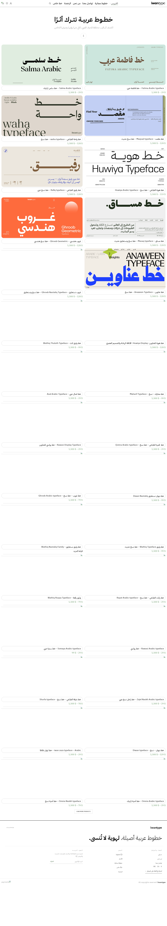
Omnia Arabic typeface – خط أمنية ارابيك (145, 801)
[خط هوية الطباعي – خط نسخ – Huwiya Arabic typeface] (125, 167)
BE (155, 866)
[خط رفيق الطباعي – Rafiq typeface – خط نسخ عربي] (42, 167)
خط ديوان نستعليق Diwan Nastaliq (148, 496)
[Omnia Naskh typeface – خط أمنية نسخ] (42, 778)
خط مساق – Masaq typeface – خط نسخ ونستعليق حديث (139, 241)
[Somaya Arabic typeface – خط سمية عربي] (42, 625)
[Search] (50, 3)
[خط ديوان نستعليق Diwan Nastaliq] (125, 472)
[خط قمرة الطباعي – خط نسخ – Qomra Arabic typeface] (125, 421)
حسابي (160, 855)
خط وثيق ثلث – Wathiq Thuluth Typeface (62, 343)
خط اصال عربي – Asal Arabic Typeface (64, 394)
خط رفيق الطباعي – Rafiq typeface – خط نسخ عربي (59, 190)
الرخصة (120, 872)
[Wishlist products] (7, 3)
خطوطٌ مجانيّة (118, 863)
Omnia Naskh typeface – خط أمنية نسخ (63, 801)
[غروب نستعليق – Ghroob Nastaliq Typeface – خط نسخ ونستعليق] (42, 268)
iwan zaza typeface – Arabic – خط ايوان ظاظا (60, 750)
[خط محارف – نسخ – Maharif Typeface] (125, 370)
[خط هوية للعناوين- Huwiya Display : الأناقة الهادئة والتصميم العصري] (125, 320)
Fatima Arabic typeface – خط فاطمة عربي (145, 88)
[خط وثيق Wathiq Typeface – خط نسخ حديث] (125, 523)
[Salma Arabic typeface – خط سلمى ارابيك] (42, 65)
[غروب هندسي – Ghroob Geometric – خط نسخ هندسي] (42, 217)
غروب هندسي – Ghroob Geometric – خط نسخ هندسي (57, 241)
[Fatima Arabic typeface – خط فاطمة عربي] (125, 65)
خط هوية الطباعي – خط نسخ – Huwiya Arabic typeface (139, 190)
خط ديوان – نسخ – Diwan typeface (148, 750)
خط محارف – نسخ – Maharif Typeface (147, 394)
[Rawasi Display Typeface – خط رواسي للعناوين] (42, 421)
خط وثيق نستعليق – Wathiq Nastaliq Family (61, 546)
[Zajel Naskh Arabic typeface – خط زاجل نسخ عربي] (125, 676)
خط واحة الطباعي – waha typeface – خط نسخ (61, 139)
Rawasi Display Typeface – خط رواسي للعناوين (60, 444)
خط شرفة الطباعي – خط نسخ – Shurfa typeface (60, 699)
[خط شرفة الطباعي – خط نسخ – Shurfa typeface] (42, 676)
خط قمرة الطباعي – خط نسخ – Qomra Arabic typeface (139, 444)
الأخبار (120, 859)
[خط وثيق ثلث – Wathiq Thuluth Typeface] (42, 320)
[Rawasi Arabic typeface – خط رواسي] (125, 625)
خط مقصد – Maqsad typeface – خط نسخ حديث (142, 139)
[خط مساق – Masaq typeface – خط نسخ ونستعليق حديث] (125, 217)
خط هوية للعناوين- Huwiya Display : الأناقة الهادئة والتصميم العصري (135, 343)
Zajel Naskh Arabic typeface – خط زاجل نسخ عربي (141, 699)
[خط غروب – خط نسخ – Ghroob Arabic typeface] (42, 472)
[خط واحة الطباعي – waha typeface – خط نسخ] (42, 115)
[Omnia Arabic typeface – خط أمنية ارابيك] (125, 778)
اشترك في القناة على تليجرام (153, 871)
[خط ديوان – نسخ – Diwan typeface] (125, 727)
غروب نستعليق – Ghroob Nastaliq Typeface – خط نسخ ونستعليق (52, 292)
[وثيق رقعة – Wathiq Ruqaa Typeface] (42, 574)
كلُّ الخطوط (119, 855)
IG (158, 866)
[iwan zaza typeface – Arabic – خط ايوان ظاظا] (42, 727)
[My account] (11, 3)
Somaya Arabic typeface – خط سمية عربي (62, 648)
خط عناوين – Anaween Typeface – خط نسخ (144, 292)
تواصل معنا (159, 863)
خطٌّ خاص (119, 867)
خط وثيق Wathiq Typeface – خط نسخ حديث (144, 546)
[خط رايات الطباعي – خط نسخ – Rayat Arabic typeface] (125, 574)
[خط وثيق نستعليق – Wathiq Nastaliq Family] (42, 523)
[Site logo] (158, 3)
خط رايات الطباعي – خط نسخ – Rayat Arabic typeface (140, 597)
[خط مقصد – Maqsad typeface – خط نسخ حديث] (125, 115)
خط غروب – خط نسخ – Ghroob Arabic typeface (60, 495)
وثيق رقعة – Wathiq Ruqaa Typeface (64, 597)
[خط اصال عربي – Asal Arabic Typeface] (42, 370)
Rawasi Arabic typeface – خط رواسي (147, 648)
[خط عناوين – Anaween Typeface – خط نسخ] (125, 268)
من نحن (159, 859)
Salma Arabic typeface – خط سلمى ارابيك (62, 88)
